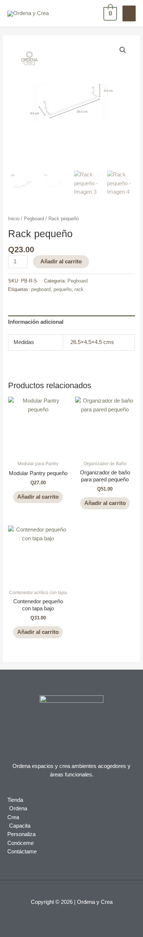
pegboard (41, 289)
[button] (122, 50)
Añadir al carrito (61, 261)
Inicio (13, 218)
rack (79, 289)
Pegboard (34, 218)
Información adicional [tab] (35, 322)
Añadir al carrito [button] (38, 497)
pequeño (63, 289)
